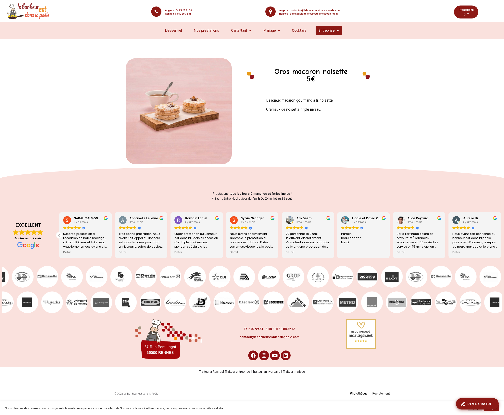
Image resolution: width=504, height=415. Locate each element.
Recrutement (381, 393)
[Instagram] (264, 355)
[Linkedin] (286, 355)
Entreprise (327, 30)
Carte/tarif (239, 30)
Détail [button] (67, 252)
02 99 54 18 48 (261, 329)
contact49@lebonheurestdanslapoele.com (315, 10)
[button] (59, 235)
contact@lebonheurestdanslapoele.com (314, 13)
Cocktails (299, 30)
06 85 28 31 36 (178, 10)
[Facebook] (253, 355)
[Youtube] (275, 355)
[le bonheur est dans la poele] (29, 11)
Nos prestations (206, 30)
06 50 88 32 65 (178, 13)
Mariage (269, 30)
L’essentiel (173, 30)
